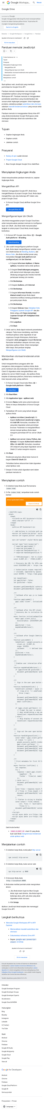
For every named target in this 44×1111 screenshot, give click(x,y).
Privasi (14, 1101)
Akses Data (10, 254)
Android (4, 1038)
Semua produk (7, 1092)
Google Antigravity (8, 1051)
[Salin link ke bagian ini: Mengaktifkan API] (21, 186)
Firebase (4, 1044)
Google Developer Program (11, 988)
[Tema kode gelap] (37, 509)
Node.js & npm (11, 156)
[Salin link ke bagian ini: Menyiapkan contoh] (26, 480)
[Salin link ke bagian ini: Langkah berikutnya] (26, 917)
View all (4, 1061)
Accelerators (6, 999)
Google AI (5, 1089)
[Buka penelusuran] (34, 2)
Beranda (4, 34)
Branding (24, 252)
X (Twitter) (5, 1025)
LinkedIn (4, 1022)
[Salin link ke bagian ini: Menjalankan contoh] (27, 844)
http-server (36, 850)
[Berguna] (24, 38)
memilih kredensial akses (18, 107)
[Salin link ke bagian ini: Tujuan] (11, 129)
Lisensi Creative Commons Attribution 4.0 (22, 966)
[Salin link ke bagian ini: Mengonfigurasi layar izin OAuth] (35, 216)
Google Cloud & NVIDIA (9, 1002)
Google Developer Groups (10, 992)
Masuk (39, 2)
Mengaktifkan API (15, 209)
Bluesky (4, 1015)
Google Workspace (16, 34)
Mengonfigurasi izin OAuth (16, 350)
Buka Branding (14, 242)
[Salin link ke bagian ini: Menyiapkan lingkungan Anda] (37, 172)
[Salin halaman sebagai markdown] (11, 51)
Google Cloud (6, 1055)
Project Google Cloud (14, 160)
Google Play (6, 1058)
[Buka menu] (3, 2)
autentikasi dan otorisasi (32, 104)
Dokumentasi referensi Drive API (22, 936)
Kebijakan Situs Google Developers (12, 972)
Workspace (25, 2)
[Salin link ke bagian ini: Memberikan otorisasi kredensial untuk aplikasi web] (16, 359)
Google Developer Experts (10, 995)
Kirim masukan (9, 43)
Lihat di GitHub (33, 504)
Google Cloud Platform (9, 1085)
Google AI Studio (7, 1048)
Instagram (5, 1018)
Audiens (32, 252)
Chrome (4, 1041)
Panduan (38, 34)
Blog (3, 1011)
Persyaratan (6, 1101)
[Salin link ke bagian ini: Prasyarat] (15, 150)
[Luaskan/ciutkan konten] (17, 57)
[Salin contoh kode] (40, 509)
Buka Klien (12, 390)
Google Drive (8, 9)
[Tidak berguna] (27, 38)
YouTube (5, 1028)
